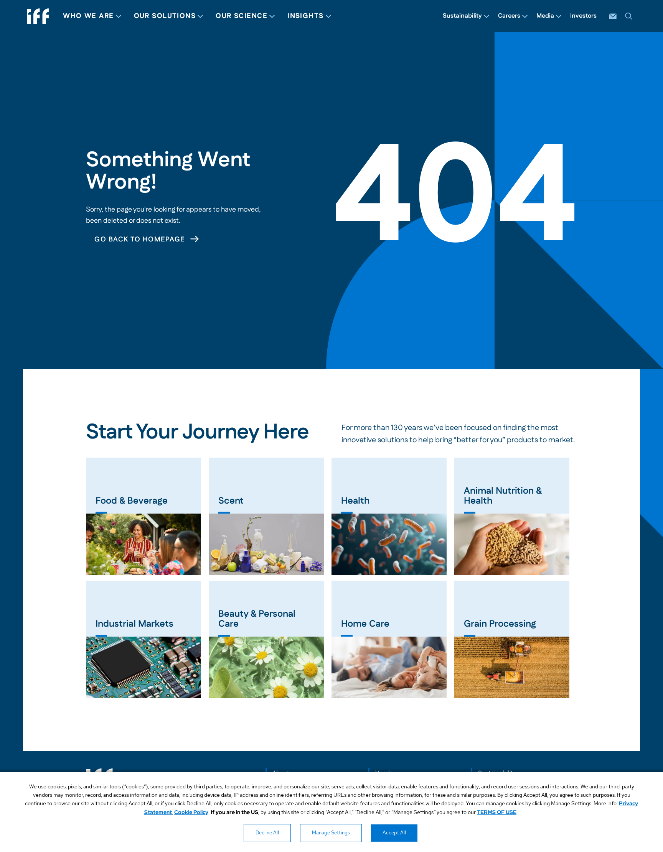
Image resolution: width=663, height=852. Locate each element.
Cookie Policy (191, 812)
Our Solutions (165, 16)
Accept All (394, 832)
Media (545, 15)
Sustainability (462, 15)
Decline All (267, 832)
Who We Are (88, 16)
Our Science (241, 16)
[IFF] (37, 16)
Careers (509, 15)
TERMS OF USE (496, 812)
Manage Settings (331, 832)
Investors (583, 15)
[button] (629, 16)
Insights (305, 16)
